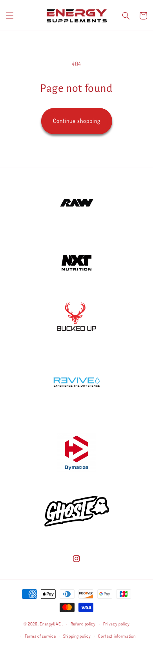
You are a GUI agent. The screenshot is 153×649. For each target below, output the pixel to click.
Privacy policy (116, 624)
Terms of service (40, 636)
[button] (9, 15)
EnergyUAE (50, 624)
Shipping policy (77, 636)
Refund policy (83, 624)
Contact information (116, 636)
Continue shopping (76, 120)
